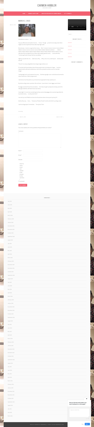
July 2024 (10, 282)
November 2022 (11, 352)
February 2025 (11, 261)
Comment (20, 132)
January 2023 (10, 345)
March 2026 (10, 215)
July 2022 (10, 366)
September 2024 (11, 275)
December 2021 (11, 391)
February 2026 (11, 219)
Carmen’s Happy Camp (33, 13)
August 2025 (10, 240)
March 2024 (10, 296)
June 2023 (10, 328)
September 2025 (11, 236)
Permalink (20, 111)
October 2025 (11, 233)
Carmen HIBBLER (47, 5)
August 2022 (10, 363)
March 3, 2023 (59, 116)
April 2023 (10, 335)
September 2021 (11, 402)
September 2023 (11, 317)
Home (24, 13)
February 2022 (11, 384)
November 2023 (11, 310)
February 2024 (11, 299)
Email (20, 155)
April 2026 (10, 211)
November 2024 (11, 268)
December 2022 (11, 349)
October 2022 (11, 356)
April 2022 (10, 377)
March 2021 (10, 416)
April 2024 (10, 292)
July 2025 (10, 243)
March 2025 (10, 257)
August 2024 (10, 278)
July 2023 (10, 324)
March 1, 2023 (23, 116)
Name (20, 150)
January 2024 (10, 303)
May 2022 (10, 373)
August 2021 (10, 405)
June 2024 (10, 285)
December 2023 (11, 306)
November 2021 (11, 395)
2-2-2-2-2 (70, 49)
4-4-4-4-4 (70, 42)
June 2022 (10, 370)
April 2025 (10, 254)
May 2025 (10, 250)
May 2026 (10, 208)
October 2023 (11, 314)
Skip (83, 424)
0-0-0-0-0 (70, 56)
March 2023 (10, 338)
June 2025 (10, 247)
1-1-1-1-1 (70, 53)
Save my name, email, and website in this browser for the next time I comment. (22, 172)
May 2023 (10, 331)
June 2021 (10, 412)
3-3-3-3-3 (70, 46)
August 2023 (10, 321)
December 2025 (11, 226)
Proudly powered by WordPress (38, 424)
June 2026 (10, 204)
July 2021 (10, 409)
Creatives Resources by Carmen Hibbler (51, 13)
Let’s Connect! (68, 13)
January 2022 (10, 387)
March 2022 (10, 380)
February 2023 (11, 342)
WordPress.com (60, 424)
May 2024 (10, 289)
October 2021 (11, 398)
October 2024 (11, 271)
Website (20, 159)
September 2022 (11, 359)
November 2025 (11, 229)
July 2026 (10, 201)
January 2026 (10, 222)
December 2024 (11, 264)
